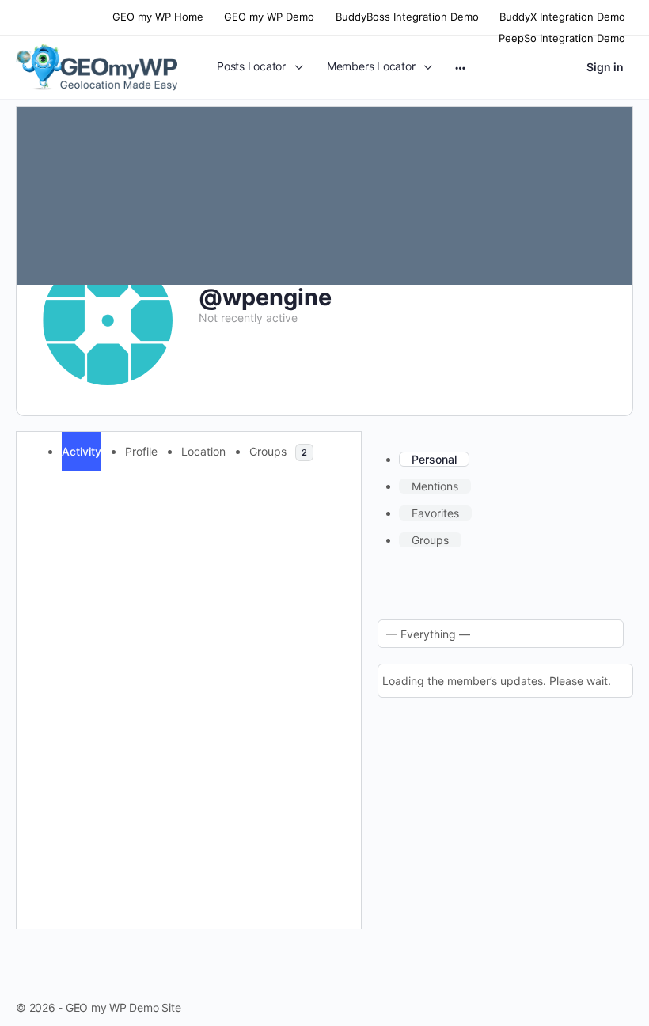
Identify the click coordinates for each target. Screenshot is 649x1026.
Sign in (605, 67)
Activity (81, 451)
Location (203, 451)
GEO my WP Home (157, 16)
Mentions (435, 486)
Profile (141, 451)
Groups (278, 451)
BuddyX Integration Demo (562, 16)
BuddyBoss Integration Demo (407, 16)
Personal (434, 459)
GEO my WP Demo (269, 16)
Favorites (435, 513)
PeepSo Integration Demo (562, 38)
